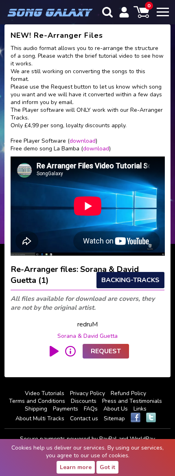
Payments (65, 409)
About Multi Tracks (39, 418)
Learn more (76, 467)
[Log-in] (124, 12)
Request (106, 351)
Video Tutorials (44, 393)
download (83, 141)
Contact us (84, 418)
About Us (115, 409)
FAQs (91, 409)
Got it (107, 467)
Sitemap (114, 418)
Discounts (83, 401)
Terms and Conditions (37, 401)
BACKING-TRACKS (130, 280)
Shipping (36, 409)
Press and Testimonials (132, 401)
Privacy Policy (87, 393)
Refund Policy (128, 393)
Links (140, 409)
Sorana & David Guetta (87, 336)
